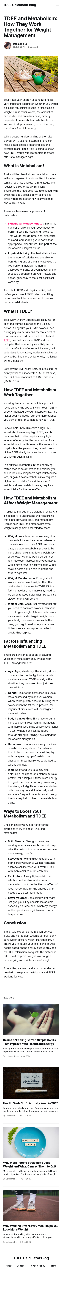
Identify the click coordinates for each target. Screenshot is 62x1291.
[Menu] (57, 4)
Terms (52, 1265)
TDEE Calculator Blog (19, 4)
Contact (21, 1265)
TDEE (7, 340)
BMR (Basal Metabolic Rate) (25, 223)
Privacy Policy (37, 1265)
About (9, 1265)
